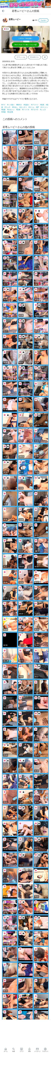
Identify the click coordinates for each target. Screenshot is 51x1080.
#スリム (32, 107)
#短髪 (3, 110)
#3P (37, 107)
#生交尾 (10, 112)
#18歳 (3, 112)
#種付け (19, 105)
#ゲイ (3, 105)
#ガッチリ (23, 107)
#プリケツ (35, 105)
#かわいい (11, 110)
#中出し (15, 107)
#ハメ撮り (11, 105)
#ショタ (43, 110)
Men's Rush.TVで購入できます (24, 45)
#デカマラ (35, 110)
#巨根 (18, 110)
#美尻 (42, 105)
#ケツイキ (26, 110)
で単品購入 (25, 38)
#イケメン (44, 107)
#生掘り (27, 105)
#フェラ (8, 107)
